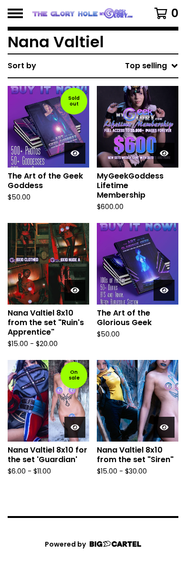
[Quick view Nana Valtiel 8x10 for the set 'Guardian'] (74, 427)
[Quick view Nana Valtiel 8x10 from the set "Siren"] (164, 427)
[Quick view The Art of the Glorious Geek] (164, 290)
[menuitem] (93, 65)
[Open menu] (15, 13)
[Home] (82, 13)
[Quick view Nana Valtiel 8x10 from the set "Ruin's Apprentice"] (74, 290)
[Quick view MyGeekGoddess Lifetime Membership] (164, 153)
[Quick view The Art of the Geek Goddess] (74, 153)
